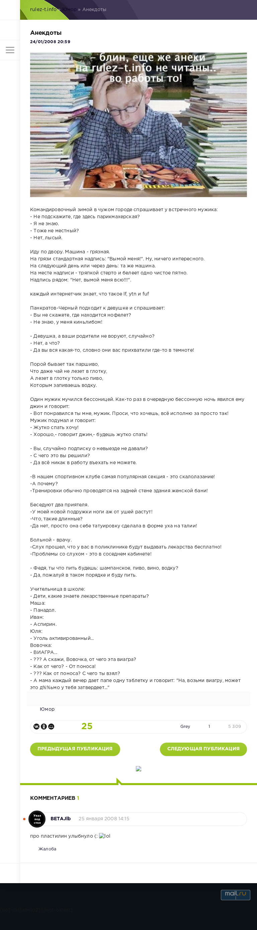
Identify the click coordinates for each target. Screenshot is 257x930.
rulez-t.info (43, 10)
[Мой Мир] (51, 727)
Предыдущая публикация (75, 749)
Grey (185, 727)
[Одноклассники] (44, 727)
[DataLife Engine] (10, 10)
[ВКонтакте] (36, 727)
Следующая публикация (203, 749)
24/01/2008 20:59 (50, 42)
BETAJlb (61, 819)
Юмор (69, 10)
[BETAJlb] (37, 816)
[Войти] (10, 30)
